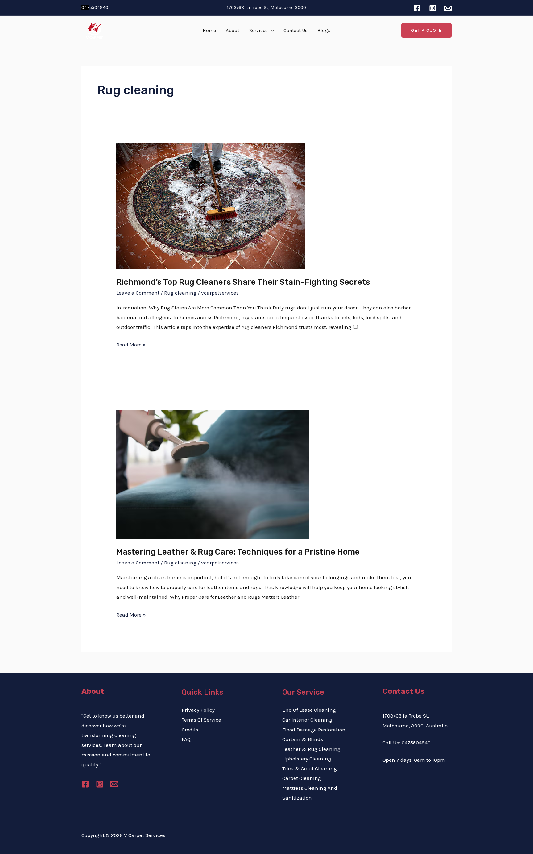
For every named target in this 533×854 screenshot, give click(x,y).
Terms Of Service (201, 720)
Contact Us (295, 30)
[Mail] (448, 8)
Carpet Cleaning (301, 778)
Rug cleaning (180, 293)
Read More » (131, 344)
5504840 (94, 7)
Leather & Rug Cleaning (311, 749)
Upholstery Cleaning (306, 759)
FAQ (186, 739)
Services (258, 30)
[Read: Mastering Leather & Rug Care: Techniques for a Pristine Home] (212, 474)
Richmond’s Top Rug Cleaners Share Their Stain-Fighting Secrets (243, 282)
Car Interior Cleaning (307, 720)
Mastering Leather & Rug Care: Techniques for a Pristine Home (238, 552)
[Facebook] (417, 8)
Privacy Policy (198, 710)
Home (209, 30)
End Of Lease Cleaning (309, 710)
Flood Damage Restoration (313, 729)
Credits (190, 729)
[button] (271, 30)
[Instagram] (432, 8)
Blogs (323, 30)
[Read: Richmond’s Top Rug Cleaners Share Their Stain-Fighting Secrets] (210, 205)
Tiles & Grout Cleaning (309, 768)
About (232, 30)
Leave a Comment (137, 293)
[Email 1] (114, 784)
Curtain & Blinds (302, 739)
